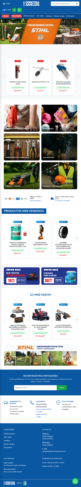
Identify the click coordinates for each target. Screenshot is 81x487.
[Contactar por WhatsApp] (75, 481)
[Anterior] (4, 76)
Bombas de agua (59, 16)
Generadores (70, 16)
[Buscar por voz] (77, 3)
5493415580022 (41, 404)
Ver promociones (35, 201)
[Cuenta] (14, 10)
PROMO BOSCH (29, 16)
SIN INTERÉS (16, 16)
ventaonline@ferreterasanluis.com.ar (54, 451)
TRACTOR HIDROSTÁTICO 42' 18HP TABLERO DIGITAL (40, 327)
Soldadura (49, 16)
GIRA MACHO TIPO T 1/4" (40, 82)
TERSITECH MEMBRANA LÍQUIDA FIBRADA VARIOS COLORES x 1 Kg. (17, 244)
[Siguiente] (77, 76)
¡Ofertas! (5, 16)
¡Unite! (61, 388)
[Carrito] (19, 10)
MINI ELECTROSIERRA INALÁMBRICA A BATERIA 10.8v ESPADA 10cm (18, 327)
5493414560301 (41, 407)
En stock (8, 10)
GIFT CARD (40, 16)
